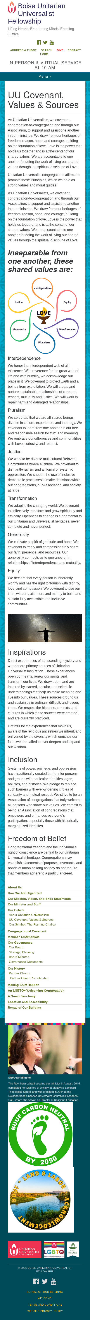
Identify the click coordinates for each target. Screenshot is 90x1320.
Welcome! (45, 1298)
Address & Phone (23, 50)
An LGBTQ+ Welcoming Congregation (36, 990)
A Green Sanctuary (22, 996)
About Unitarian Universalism (29, 915)
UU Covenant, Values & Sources (31, 919)
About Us (15, 887)
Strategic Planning (21, 952)
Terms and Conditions (45, 1304)
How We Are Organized (25, 893)
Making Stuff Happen (23, 985)
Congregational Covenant (27, 931)
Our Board (16, 947)
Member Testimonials (24, 937)
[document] (45, 549)
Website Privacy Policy (45, 1311)
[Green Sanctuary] (73, 1249)
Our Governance (20, 942)
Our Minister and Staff (24, 904)
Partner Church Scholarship (29, 978)
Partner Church (19, 973)
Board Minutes (19, 957)
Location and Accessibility (28, 1002)
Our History (16, 968)
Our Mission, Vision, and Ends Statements (39, 898)
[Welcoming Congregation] (55, 1249)
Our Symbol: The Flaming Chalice (32, 924)
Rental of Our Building (24, 1007)
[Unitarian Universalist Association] (25, 1249)
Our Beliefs (16, 910)
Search (46, 50)
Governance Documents (26, 961)
